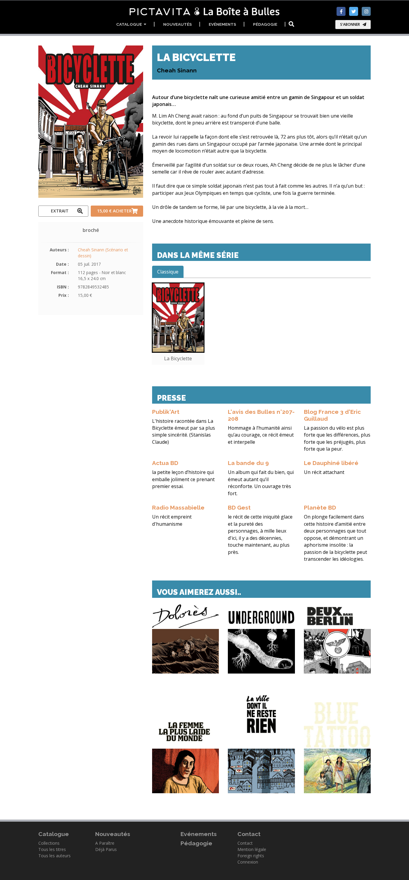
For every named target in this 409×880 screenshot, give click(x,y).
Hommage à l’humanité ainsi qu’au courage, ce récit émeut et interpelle (261, 435)
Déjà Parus (106, 849)
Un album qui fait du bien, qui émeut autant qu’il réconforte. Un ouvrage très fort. (261, 482)
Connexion (247, 862)
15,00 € (114, 211)
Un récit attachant (324, 472)
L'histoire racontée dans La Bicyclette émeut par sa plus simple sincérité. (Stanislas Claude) (183, 431)
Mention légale (251, 849)
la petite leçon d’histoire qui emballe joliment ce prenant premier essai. (183, 479)
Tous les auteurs (54, 855)
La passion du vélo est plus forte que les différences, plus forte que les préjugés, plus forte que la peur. (337, 438)
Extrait (60, 211)
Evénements (222, 24)
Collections (49, 843)
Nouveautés (177, 24)
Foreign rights (250, 855)
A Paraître (104, 843)
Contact (245, 843)
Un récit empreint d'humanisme (172, 520)
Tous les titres (52, 849)
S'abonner (350, 24)
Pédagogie (265, 24)
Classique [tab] (167, 271)
